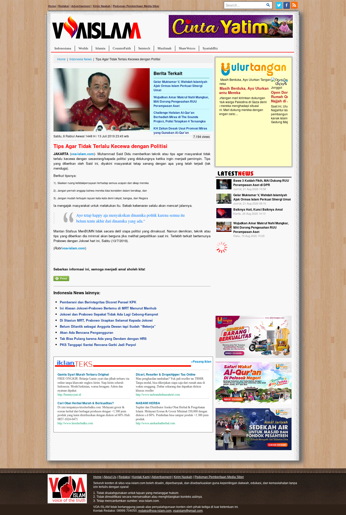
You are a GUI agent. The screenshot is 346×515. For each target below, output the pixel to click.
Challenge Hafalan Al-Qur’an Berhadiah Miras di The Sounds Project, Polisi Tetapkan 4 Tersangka (179, 116)
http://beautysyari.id (69, 394)
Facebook (287, 5)
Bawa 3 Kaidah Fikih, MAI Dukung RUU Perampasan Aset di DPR (261, 182)
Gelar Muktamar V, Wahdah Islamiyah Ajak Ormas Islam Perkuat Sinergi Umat (180, 86)
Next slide (283, 82)
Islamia (100, 48)
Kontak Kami (141, 477)
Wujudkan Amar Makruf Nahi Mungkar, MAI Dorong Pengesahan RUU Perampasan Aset (181, 101)
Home (52, 6)
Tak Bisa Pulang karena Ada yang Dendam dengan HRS (103, 338)
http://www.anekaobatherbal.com (155, 423)
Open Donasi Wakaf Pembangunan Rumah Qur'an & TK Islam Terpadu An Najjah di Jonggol (251, 96)
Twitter (279, 5)
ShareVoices (187, 48)
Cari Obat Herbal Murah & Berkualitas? (85, 403)
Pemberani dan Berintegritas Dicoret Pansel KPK (98, 302)
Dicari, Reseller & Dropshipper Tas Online (166, 374)
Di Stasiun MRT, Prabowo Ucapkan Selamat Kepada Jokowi (106, 320)
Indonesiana (62, 48)
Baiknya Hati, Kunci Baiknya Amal (258, 209)
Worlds (83, 48)
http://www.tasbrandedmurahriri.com (158, 394)
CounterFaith (122, 48)
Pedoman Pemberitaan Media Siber (136, 6)
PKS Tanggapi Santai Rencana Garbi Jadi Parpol (98, 344)
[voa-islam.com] (96, 29)
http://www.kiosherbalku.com (75, 423)
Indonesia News (80, 59)
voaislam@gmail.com (188, 510)
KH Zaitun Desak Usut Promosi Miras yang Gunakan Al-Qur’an (180, 130)
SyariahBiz (210, 48)
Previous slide (278, 82)
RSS (295, 5)
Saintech (144, 48)
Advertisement (81, 6)
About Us (110, 477)
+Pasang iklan (201, 361)
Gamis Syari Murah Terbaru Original (83, 374)
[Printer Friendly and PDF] (61, 278)
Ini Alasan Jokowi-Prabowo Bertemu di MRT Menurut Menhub (108, 308)
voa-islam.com (82, 153)
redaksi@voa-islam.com (154, 510)
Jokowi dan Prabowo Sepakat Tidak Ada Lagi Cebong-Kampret (109, 314)
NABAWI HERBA (148, 403)
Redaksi (63, 6)
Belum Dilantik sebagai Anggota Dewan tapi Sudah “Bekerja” (108, 326)
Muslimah (164, 48)
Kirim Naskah (102, 6)
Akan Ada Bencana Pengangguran (86, 332)
